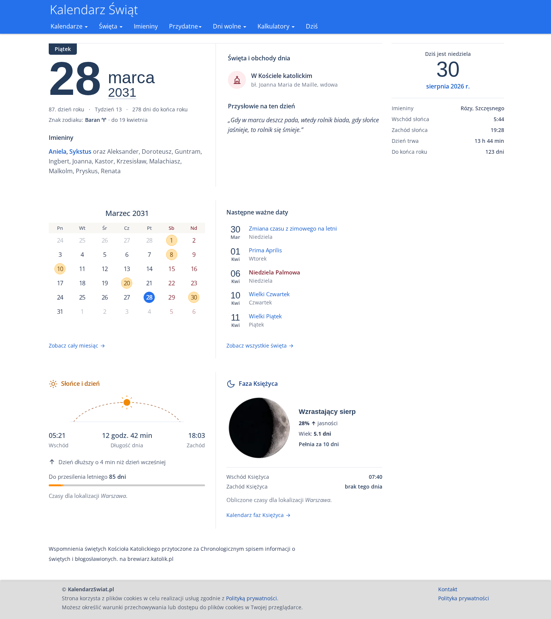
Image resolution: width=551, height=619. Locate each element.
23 (194, 283)
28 (149, 240)
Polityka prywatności (463, 598)
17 (60, 283)
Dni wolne (228, 26)
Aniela (57, 151)
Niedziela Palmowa (274, 272)
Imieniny (146, 26)
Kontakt (447, 589)
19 (105, 283)
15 (171, 269)
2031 (122, 92)
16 (194, 269)
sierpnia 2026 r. (448, 86)
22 (171, 283)
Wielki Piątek (265, 316)
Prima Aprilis (265, 250)
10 (60, 269)
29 (171, 297)
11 (82, 269)
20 (127, 283)
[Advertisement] (448, 278)
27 (127, 240)
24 (60, 240)
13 (127, 269)
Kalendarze (67, 26)
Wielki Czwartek (269, 294)
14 (149, 269)
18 (82, 283)
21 (149, 283)
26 (105, 240)
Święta (109, 26)
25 (82, 240)
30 (194, 297)
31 (60, 311)
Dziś (312, 26)
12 (105, 269)
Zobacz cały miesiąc (77, 345)
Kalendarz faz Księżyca (258, 515)
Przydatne (183, 26)
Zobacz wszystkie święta (259, 345)
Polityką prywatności (251, 598)
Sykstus (80, 151)
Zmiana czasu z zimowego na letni (293, 228)
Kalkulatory (274, 26)
